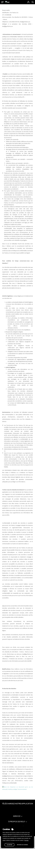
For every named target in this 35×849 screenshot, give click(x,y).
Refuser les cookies (22, 844)
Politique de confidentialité (9, 783)
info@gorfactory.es (10, 656)
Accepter (9, 844)
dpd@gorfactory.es (27, 654)
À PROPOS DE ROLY (16, 821)
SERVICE (16, 816)
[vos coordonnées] (28, 2)
